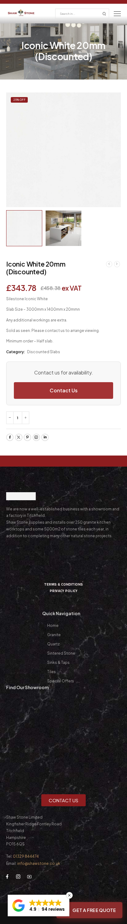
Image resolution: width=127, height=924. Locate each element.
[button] (38, 905)
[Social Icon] (10, 437)
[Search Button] (104, 13)
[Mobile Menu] (117, 13)
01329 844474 (26, 856)
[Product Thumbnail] (63, 149)
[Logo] (21, 12)
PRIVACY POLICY (63, 590)
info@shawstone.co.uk (38, 863)
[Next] (117, 264)
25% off (19, 99)
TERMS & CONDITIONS (63, 584)
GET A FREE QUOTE (94, 910)
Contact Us (64, 390)
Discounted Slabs (43, 352)
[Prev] (109, 264)
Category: (15, 352)
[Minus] (9, 418)
